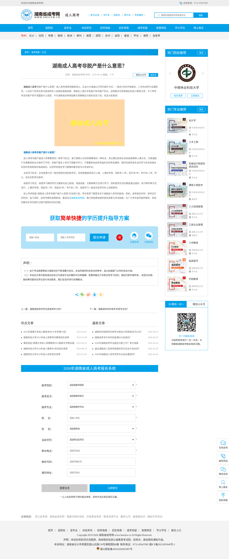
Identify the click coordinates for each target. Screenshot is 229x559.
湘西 (145, 35)
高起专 (117, 15)
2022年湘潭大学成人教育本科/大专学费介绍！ (45, 332)
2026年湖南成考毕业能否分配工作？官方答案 (116, 343)
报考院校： (48, 385)
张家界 (156, 35)
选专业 (68, 28)
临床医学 (193, 261)
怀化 (136, 35)
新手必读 (95, 15)
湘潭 (88, 35)
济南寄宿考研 (93, 516)
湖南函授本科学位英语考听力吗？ (46, 309)
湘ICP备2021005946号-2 (162, 544)
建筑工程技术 (196, 185)
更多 (201, 53)
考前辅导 (138, 15)
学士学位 (180, 28)
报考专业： (48, 407)
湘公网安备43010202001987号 (115, 549)
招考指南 (105, 28)
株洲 (69, 35)
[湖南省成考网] (50, 20)
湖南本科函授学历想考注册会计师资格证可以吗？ (119, 332)
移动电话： (48, 451)
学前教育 (193, 279)
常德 (50, 35)
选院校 (49, 28)
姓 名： (47, 418)
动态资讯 (86, 28)
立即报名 (195, 96)
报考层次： (48, 396)
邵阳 (98, 35)
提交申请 (99, 237)
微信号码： (48, 462)
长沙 (31, 35)
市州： (25, 35)
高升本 (127, 15)
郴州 (79, 35)
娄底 (126, 35)
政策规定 (161, 28)
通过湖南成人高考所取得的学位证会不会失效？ (118, 349)
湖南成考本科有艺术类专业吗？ (113, 309)
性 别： (47, 429)
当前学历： (48, 440)
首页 (30, 28)
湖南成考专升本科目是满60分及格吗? (113, 337)
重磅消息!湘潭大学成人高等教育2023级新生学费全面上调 (51, 343)
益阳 (117, 35)
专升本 (106, 15)
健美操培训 (139, 516)
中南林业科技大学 (186, 87)
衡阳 (60, 35)
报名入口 (176, 530)
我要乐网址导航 (75, 516)
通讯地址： (48, 472)
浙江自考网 (41, 516)
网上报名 (199, 28)
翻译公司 (126, 516)
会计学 (192, 120)
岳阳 (41, 35)
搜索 (201, 15)
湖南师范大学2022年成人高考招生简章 (41, 354)
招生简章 (124, 28)
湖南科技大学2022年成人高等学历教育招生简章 (46, 337)
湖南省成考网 (57, 516)
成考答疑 (143, 28)
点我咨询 (134, 242)
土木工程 (193, 142)
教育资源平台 (110, 516)
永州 (107, 35)
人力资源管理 (196, 206)
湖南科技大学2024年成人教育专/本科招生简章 (45, 349)
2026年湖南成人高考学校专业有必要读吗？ (115, 354)
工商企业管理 (196, 224)
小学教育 (193, 243)
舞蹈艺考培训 (154, 516)
